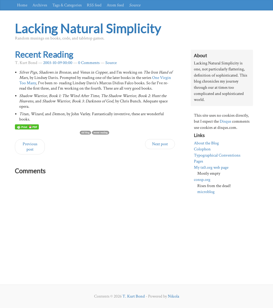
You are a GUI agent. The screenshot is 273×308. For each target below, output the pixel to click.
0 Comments (89, 62)
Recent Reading (44, 54)
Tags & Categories (67, 5)
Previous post (30, 146)
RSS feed (94, 5)
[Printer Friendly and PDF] (27, 126)
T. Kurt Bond (133, 296)
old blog (85, 132)
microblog (206, 192)
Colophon (202, 149)
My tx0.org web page (211, 167)
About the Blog (206, 143)
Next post (160, 144)
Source (134, 5)
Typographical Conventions (217, 155)
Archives (39, 5)
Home (22, 5)
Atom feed (115, 5)
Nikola (173, 296)
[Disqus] (95, 229)
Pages (198, 161)
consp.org (202, 179)
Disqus (225, 121)
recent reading (100, 132)
